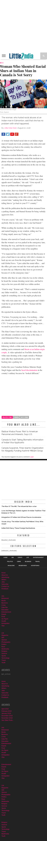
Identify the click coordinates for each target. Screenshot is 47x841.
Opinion (4, 640)
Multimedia (5, 649)
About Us (5, 575)
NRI (13, 557)
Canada (16, 417)
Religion (4, 651)
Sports (4, 656)
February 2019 (7, 711)
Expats (20, 557)
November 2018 (7, 718)
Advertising (35, 565)
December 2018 (7, 716)
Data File (5, 607)
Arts (3, 596)
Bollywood (5, 598)
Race (3, 647)
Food (3, 616)
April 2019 (5, 709)
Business (28, 561)
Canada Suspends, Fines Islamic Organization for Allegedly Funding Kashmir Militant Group (22, 449)
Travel (37, 561)
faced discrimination (29, 370)
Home (5, 557)
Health (4, 621)
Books (4, 601)
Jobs (3, 582)
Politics (10, 561)
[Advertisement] (23, 26)
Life (27, 557)
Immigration (6, 623)
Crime (19, 561)
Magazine (11, 565)
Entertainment (38, 557)
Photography (6, 642)
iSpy (3, 626)
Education (5, 610)
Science (4, 653)
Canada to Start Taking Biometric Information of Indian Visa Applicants (22, 441)
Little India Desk (10, 128)
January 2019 (6, 713)
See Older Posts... (8, 720)
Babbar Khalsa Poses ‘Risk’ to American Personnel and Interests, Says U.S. (20, 432)
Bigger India (23, 565)
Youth (3, 662)
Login (32, 457)
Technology (5, 658)
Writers (4, 580)
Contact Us (5, 586)
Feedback (5, 589)
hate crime (24, 417)
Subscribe (5, 584)
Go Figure (5, 619)
